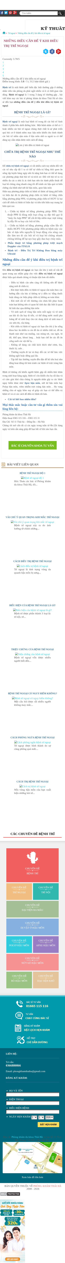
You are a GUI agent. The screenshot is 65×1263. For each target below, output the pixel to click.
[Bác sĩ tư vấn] (32, 445)
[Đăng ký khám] (32, 1028)
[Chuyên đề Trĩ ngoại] (32, 23)
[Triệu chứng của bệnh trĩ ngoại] (32, 654)
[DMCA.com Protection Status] (10, 1195)
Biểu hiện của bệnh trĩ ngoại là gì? (32, 605)
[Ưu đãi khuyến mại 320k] (12, 1261)
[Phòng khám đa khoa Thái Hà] (32, 1040)
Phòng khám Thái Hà (47, 1186)
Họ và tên (16, 1090)
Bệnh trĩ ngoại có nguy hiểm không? (32, 693)
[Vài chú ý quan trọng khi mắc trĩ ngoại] (32, 522)
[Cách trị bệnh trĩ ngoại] (33, 786)
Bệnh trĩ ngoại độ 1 (32, 473)
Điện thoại (16, 1099)
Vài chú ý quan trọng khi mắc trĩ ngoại (32, 517)
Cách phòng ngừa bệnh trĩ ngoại (32, 737)
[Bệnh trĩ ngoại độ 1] (32, 478)
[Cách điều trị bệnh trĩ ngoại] (32, 566)
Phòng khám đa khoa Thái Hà (27, 1137)
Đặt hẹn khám (48, 1124)
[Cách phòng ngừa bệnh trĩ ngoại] (32, 742)
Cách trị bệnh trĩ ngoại (32, 781)
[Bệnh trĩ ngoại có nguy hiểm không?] (32, 698)
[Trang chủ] (4, 33)
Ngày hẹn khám (19, 1116)
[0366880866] (32, 1004)
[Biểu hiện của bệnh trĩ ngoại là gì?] (32, 610)
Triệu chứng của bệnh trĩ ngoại (32, 649)
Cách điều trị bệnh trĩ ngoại (32, 561)
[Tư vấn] (32, 1016)
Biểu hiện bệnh (19, 1108)
